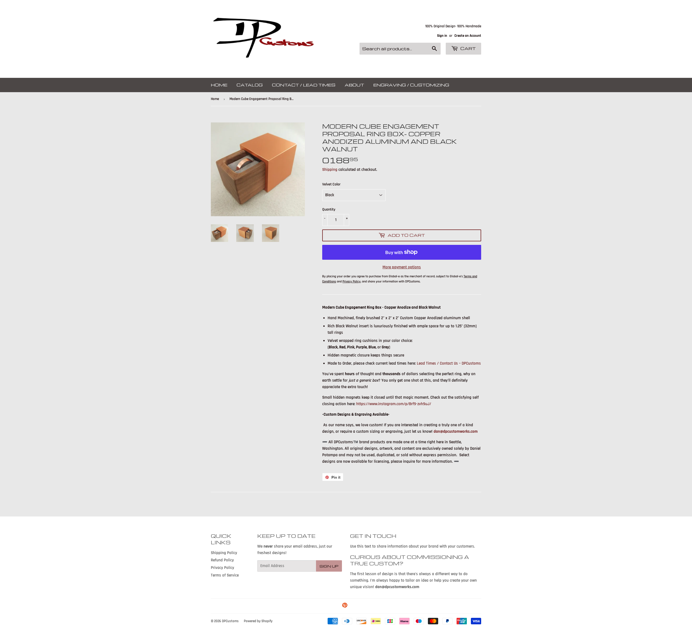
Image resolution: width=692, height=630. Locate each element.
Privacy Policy (222, 567)
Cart (467, 48)
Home (219, 85)
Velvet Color (331, 184)
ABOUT (354, 85)
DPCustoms (230, 621)
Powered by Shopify (258, 621)
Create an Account (467, 36)
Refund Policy (222, 560)
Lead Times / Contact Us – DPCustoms (449, 363)
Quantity (328, 209)
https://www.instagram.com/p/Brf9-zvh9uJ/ (393, 403)
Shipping (329, 169)
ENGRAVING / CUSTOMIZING (411, 85)
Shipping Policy (224, 552)
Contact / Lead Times (303, 85)
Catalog (250, 85)
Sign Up (329, 566)
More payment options (401, 267)
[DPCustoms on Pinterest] (345, 606)
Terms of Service (225, 575)
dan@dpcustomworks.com (456, 431)
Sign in (442, 36)
